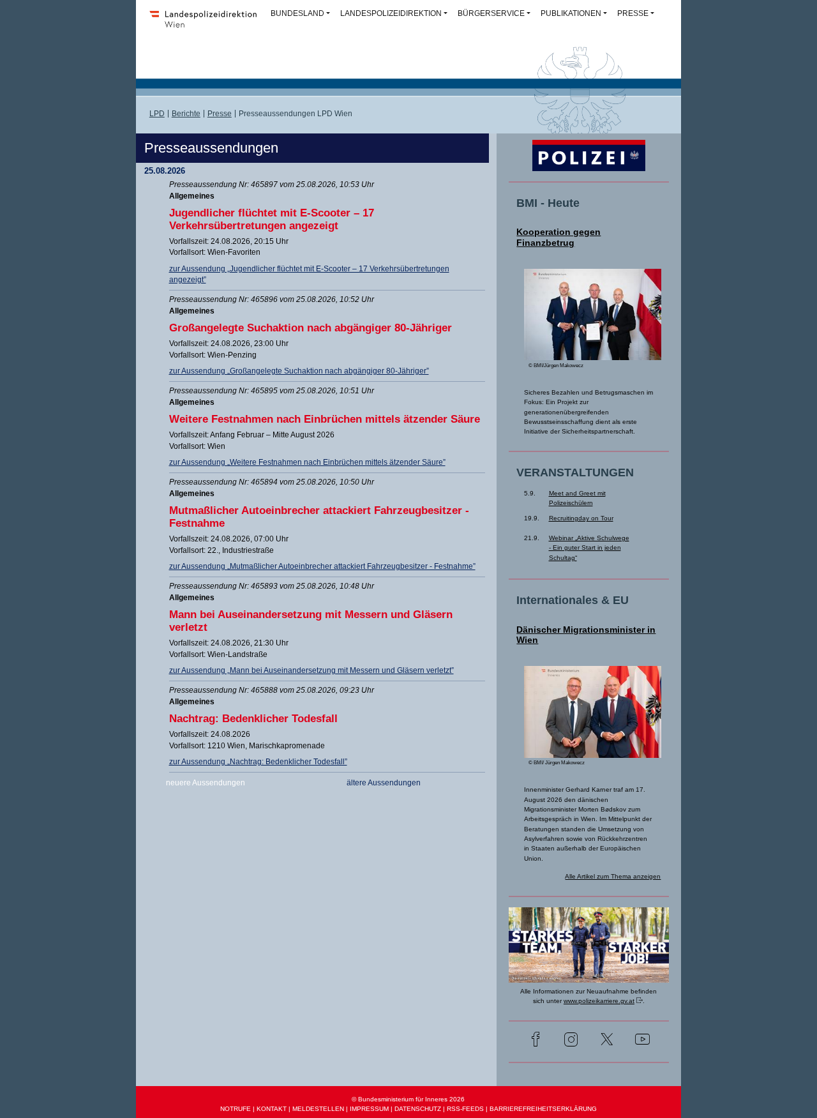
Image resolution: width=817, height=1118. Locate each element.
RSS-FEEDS (465, 1108)
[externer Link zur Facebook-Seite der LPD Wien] (535, 1041)
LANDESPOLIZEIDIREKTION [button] (391, 13)
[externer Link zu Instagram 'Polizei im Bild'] (571, 1041)
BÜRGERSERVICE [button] (491, 13)
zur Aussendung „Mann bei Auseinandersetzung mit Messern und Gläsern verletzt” (311, 670)
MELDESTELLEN (318, 1108)
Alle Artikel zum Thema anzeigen (613, 876)
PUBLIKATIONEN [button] (571, 13)
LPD (157, 113)
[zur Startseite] (207, 27)
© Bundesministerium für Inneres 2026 (408, 1099)
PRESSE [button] (632, 13)
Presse (219, 113)
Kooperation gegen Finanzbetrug (558, 237)
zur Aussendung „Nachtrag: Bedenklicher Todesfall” (258, 762)
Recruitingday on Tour (581, 518)
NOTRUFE (235, 1108)
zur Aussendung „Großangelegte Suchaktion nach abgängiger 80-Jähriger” (299, 371)
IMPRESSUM (369, 1108)
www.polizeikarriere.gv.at (599, 1000)
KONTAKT (272, 1108)
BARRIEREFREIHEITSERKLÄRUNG (543, 1108)
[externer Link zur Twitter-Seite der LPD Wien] (607, 1041)
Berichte (186, 113)
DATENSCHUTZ (417, 1108)
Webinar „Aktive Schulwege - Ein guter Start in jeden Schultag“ (589, 547)
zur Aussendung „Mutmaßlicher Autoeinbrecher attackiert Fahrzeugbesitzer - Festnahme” (322, 566)
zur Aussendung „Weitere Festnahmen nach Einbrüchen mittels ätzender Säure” (307, 462)
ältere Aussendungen (384, 783)
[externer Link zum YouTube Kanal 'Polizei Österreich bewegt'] (642, 1041)
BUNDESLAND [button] (297, 13)
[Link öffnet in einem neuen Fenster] (589, 974)
